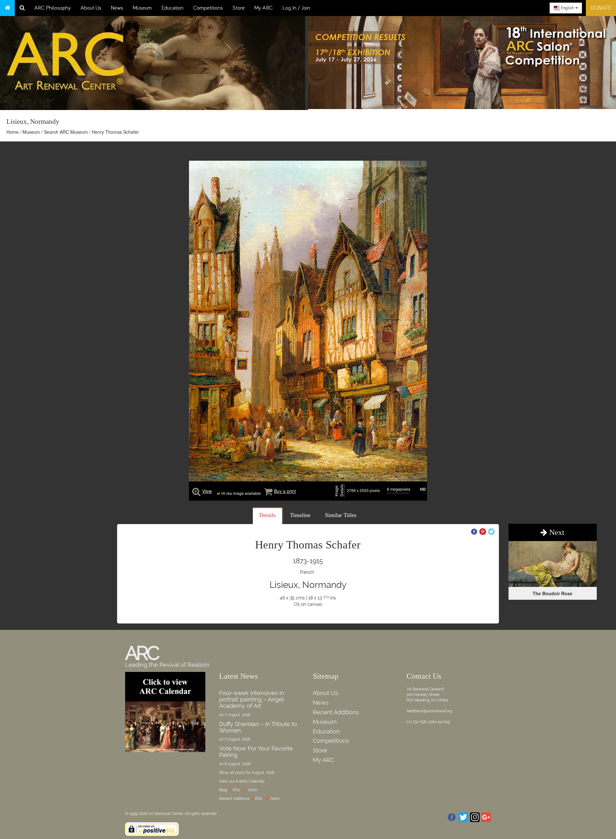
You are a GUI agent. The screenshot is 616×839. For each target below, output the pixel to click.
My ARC (263, 8)
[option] (462, 61)
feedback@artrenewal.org (429, 711)
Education (172, 8)
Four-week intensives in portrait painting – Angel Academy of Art (251, 699)
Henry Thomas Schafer (115, 132)
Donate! (601, 8)
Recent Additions (336, 712)
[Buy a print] (268, 491)
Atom (252, 790)
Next (555, 532)
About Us (91, 8)
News (117, 8)
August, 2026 (263, 772)
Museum (142, 8)
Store (239, 8)
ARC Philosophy (52, 8)
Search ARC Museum (66, 132)
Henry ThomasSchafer (308, 544)
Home (12, 132)
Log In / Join (296, 8)
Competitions (208, 8)
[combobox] (566, 8)
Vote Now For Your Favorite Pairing (256, 751)
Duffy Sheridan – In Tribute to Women (258, 727)
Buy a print (285, 491)
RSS (236, 790)
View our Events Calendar (242, 781)
